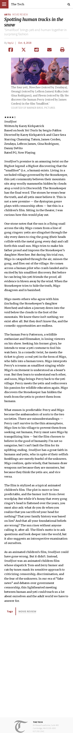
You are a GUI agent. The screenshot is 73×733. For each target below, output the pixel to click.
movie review (20, 14)
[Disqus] (36, 666)
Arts (7, 14)
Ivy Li (10, 42)
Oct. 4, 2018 (24, 42)
